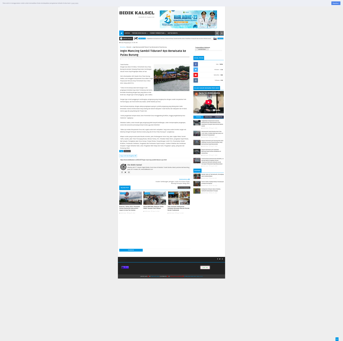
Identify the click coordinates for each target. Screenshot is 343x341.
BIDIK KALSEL (136, 13)
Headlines (208, 117)
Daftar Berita (173, 33)
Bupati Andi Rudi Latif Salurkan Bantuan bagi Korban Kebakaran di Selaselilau (211, 151)
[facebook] (217, 259)
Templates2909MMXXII (176, 276)
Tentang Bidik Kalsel (139, 33)
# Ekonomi (127, 151)
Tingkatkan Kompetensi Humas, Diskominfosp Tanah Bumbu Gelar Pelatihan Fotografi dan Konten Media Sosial (164, 38)
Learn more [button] (74, 3)
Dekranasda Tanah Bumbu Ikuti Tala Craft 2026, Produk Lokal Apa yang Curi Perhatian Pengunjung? (212, 133)
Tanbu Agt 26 (207, 38)
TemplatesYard (155, 276)
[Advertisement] (154, 220)
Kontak (127, 33)
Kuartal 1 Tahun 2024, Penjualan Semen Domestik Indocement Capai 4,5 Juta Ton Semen (129, 208)
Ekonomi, (139, 59)
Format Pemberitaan (157, 33)
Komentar (218, 117)
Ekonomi (129, 47)
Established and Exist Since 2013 (193, 276)
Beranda (122, 47)
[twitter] (220, 259)
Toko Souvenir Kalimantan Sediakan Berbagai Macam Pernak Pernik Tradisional (178, 208)
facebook (131, 250)
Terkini (198, 117)
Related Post (125, 188)
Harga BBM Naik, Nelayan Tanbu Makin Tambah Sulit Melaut (153, 207)
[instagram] (222, 259)
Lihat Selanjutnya (184, 187)
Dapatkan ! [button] (336, 3)
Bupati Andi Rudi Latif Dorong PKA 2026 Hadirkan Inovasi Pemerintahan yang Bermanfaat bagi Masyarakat (212, 142)
